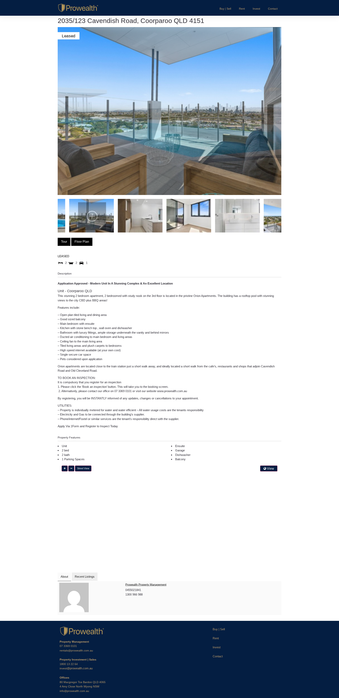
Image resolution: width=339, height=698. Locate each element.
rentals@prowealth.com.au (76, 650)
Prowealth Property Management (145, 584)
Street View (83, 468)
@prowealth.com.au (76, 668)
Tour (64, 241)
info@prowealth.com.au (74, 691)
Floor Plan (82, 241)
